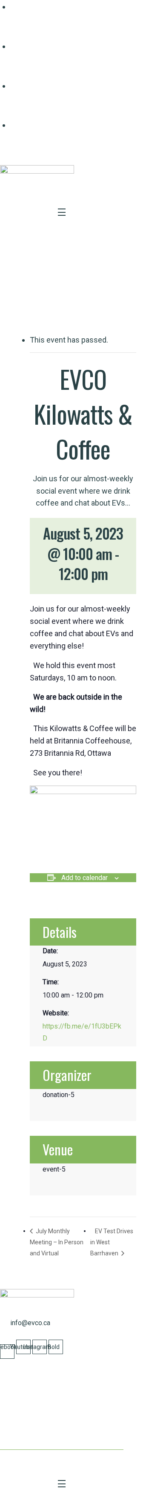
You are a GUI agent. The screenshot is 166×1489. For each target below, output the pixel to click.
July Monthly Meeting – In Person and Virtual (56, 1242)
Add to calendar (84, 878)
